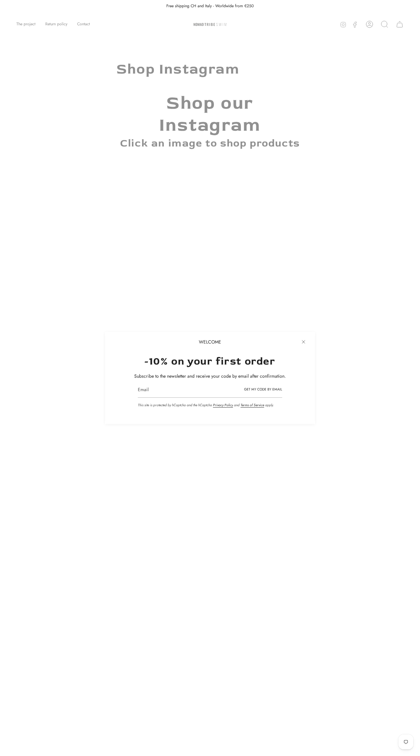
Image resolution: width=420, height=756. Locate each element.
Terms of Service (252, 405)
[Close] (303, 342)
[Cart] (399, 24)
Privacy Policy (223, 405)
